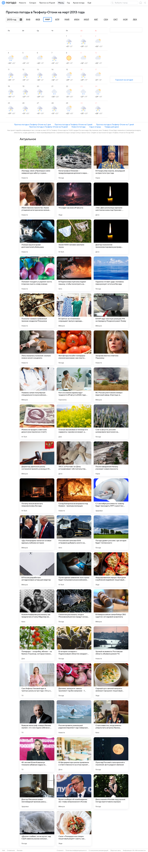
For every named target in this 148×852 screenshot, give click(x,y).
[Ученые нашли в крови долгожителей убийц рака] (37, 237)
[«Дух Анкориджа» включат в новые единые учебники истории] (37, 532)
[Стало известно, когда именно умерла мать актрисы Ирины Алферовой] (111, 717)
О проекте (60, 850)
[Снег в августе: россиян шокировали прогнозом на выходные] (111, 421)
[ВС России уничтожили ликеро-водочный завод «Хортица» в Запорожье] (111, 384)
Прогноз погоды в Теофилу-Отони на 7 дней (115, 124)
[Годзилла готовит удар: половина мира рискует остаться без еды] (111, 274)
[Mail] (3, 3)
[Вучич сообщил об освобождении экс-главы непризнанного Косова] (74, 791)
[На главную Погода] (10, 3)
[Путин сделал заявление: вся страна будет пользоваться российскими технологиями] (74, 569)
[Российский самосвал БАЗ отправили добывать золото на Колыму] (74, 532)
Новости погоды (78, 127)
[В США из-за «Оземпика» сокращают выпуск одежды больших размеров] (74, 311)
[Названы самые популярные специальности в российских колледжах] (37, 384)
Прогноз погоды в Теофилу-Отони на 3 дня (32, 124)
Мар (47, 19)
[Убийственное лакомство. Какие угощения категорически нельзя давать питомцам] (37, 200)
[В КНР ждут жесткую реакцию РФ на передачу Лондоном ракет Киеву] (111, 311)
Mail (3, 850)
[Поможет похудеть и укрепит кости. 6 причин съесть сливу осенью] (37, 274)
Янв (28, 19)
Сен (106, 19)
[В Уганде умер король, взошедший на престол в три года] (111, 163)
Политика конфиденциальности (76, 850)
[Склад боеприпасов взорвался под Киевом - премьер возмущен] (74, 495)
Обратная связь (115, 850)
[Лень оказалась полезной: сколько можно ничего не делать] (37, 347)
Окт (115, 19)
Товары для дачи (112, 127)
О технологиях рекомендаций (98, 850)
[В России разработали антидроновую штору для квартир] (37, 569)
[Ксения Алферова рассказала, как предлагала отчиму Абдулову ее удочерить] (37, 606)
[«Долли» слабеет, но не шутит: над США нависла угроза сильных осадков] (37, 828)
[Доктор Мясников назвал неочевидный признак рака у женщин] (37, 791)
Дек (135, 19)
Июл (86, 19)
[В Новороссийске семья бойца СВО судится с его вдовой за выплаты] (111, 606)
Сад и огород (95, 127)
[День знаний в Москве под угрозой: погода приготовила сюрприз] (111, 791)
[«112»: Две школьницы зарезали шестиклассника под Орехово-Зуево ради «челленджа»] (111, 200)
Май (67, 19)
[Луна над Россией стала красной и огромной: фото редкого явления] (111, 754)
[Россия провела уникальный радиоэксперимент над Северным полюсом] (74, 717)
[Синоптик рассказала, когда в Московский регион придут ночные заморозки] (74, 606)
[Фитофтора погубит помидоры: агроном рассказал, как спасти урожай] (74, 347)
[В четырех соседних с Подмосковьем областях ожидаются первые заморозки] (74, 643)
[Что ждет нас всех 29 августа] (74, 200)
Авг (96, 19)
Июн (76, 19)
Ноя (125, 19)
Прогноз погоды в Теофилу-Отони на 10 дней (48, 127)
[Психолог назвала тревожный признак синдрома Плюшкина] (37, 311)
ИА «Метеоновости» (139, 850)
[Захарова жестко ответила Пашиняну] (111, 347)
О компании (11, 850)
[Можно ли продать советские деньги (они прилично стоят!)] (37, 421)
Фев (38, 19)
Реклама (19, 850)
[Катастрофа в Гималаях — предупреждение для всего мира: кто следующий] (74, 163)
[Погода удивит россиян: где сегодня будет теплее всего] (111, 532)
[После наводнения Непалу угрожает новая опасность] (111, 458)
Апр (57, 19)
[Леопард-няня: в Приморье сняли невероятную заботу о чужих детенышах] (37, 163)
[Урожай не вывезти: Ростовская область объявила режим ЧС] (111, 643)
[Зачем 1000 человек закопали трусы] (74, 237)
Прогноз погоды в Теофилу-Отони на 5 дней (73, 124)
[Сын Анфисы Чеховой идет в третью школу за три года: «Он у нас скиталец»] (37, 680)
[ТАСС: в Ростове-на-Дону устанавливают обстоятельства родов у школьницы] (74, 458)
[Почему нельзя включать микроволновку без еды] (37, 495)
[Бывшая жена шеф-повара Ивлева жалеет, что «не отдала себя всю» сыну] (37, 717)
